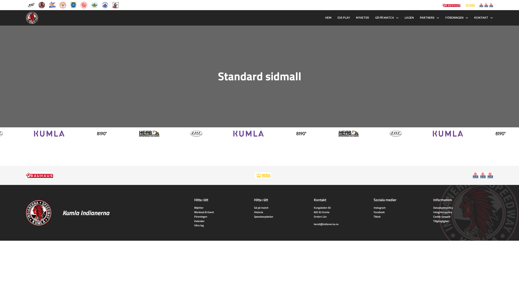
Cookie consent (441, 217)
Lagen (409, 17)
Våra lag (199, 225)
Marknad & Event (204, 212)
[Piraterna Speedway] (73, 4)
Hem (328, 17)
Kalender (199, 221)
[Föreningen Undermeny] (466, 17)
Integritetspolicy (442, 212)
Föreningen (454, 17)
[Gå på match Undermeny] (397, 17)
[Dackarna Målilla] (52, 4)
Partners (427, 17)
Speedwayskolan (263, 217)
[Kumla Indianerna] (42, 4)
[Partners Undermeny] (437, 17)
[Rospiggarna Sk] (84, 4)
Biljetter (199, 208)
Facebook (379, 212)
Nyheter (362, 17)
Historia (258, 212)
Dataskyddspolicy (443, 208)
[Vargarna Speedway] (105, 4)
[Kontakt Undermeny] (491, 17)
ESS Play (344, 17)
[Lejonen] (63, 4)
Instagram (380, 208)
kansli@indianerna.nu (326, 224)
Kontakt (481, 17)
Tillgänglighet (441, 221)
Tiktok (377, 217)
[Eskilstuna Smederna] (115, 4)
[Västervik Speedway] (94, 4)
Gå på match (384, 17)
